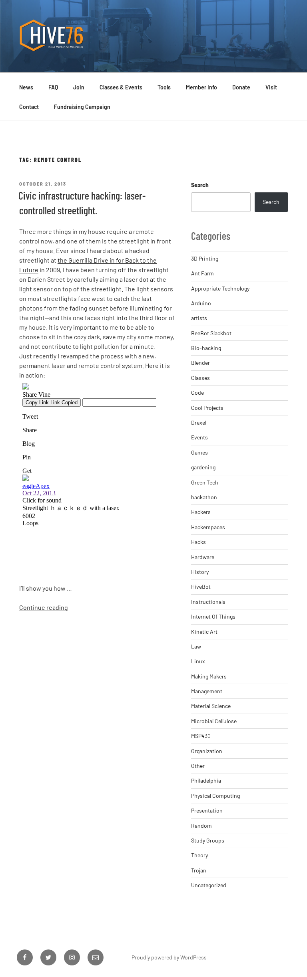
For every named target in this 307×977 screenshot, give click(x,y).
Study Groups (207, 840)
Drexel (198, 422)
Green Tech (204, 482)
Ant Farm (202, 273)
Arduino (201, 303)
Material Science (211, 705)
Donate (241, 87)
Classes (200, 377)
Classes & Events (121, 87)
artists (199, 317)
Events (199, 437)
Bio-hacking (206, 347)
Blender (200, 362)
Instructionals (208, 601)
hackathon (204, 497)
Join (78, 87)
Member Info (201, 87)
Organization (206, 751)
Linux (198, 661)
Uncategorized (208, 885)
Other (198, 765)
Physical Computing (215, 795)
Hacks (198, 541)
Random (201, 825)
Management (206, 691)
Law (196, 646)
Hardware (202, 557)
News (26, 87)
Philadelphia (206, 780)
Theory (199, 855)
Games (199, 452)
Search (200, 185)
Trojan (198, 870)
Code (197, 392)
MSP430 (201, 735)
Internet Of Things (213, 616)
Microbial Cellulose (214, 721)
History (200, 571)
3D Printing (204, 258)
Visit (271, 87)
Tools (164, 87)
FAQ (53, 87)
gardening (203, 467)
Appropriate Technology (220, 288)
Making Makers (209, 676)
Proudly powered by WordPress (169, 957)
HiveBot (201, 586)
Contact (29, 106)
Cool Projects (207, 407)
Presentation (207, 810)
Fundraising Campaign (82, 106)
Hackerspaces (208, 527)
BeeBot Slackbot (211, 333)
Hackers (201, 511)
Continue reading (43, 607)
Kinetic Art (204, 631)
